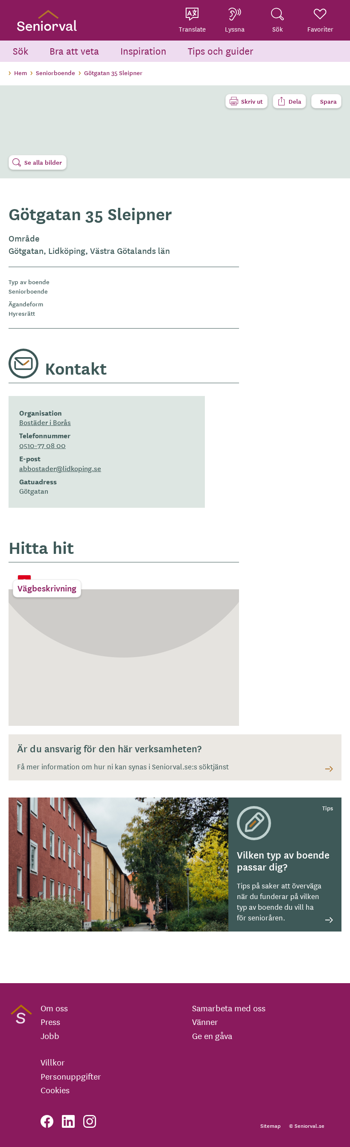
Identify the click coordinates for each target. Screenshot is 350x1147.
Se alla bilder (43, 162)
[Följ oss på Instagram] (89, 1121)
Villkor (53, 1062)
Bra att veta (74, 50)
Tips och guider (221, 50)
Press (50, 1022)
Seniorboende (55, 72)
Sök (20, 50)
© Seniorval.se (306, 1125)
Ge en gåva (212, 1036)
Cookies (55, 1090)
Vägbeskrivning (47, 588)
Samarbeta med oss (228, 1008)
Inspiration (143, 50)
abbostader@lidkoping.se (60, 468)
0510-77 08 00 (42, 445)
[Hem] (47, 20)
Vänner (205, 1022)
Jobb (50, 1036)
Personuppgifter (71, 1076)
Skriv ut (252, 101)
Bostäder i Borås (45, 422)
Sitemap (270, 1125)
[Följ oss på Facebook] (47, 1121)
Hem (20, 72)
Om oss (54, 1008)
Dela (295, 101)
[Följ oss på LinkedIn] (68, 1121)
